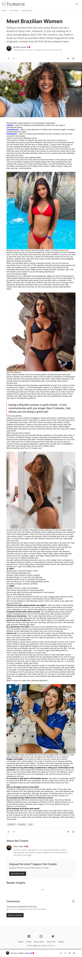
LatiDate (10, 125)
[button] (68, 58)
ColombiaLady (12, 129)
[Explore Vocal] (77, 4)
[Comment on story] (9, 58)
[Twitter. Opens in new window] (53, 936)
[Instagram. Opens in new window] (41, 936)
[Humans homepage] (15, 4)
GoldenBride (12, 134)
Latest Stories (26, 10)
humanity (11, 824)
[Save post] (73, 58)
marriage (22, 824)
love (30, 824)
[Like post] (14, 58)
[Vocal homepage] (4, 4)
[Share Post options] (68, 58)
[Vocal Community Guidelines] (73, 901)
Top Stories (13, 10)
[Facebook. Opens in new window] (29, 936)
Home (4, 10)
